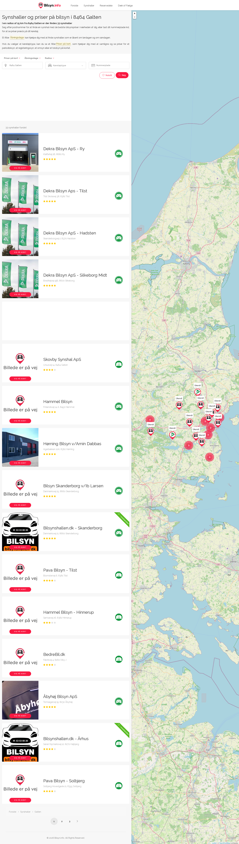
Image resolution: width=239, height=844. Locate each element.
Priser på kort (11, 58)
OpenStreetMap (224, 843)
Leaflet (214, 843)
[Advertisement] (65, 99)
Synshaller (89, 5)
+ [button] (134, 13)
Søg (123, 75)
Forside (74, 5)
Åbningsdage (31, 58)
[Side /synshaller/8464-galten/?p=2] (77, 821)
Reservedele (106, 5)
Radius (48, 58)
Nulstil (108, 75)
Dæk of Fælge (125, 5)
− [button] (134, 16)
